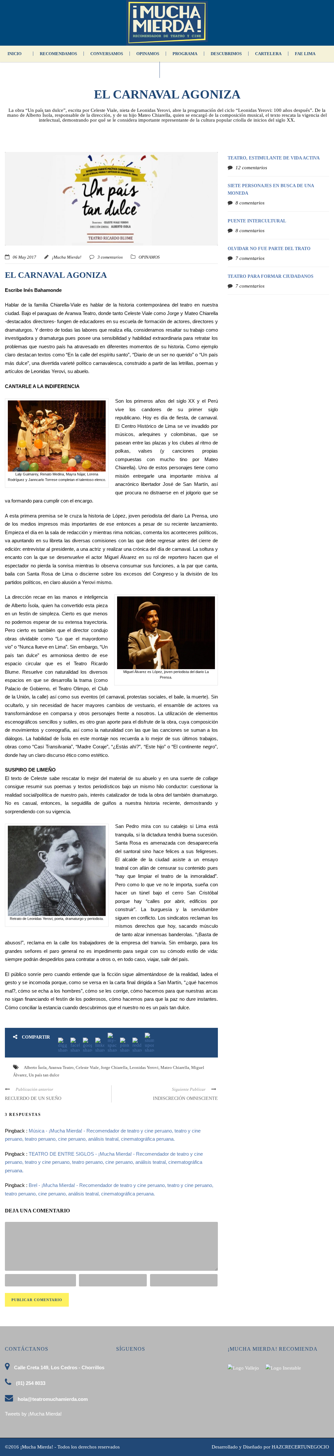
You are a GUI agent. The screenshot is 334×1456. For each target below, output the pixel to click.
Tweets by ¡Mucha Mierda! (33, 1414)
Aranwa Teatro (61, 1067)
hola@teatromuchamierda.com (53, 1399)
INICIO (15, 54)
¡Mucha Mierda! (66, 257)
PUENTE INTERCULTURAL (257, 220)
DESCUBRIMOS (226, 54)
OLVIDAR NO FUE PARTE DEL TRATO (269, 248)
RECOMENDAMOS (58, 54)
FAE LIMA (305, 54)
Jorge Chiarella (114, 1067)
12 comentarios (251, 167)
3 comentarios (110, 257)
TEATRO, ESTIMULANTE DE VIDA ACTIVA (274, 158)
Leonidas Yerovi (144, 1067)
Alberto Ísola (35, 1067)
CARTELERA (268, 54)
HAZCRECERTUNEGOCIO (300, 1446)
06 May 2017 (24, 257)
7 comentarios (250, 258)
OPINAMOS (147, 54)
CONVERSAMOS (106, 54)
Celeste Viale (87, 1067)
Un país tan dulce (44, 1075)
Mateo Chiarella (174, 1067)
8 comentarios (250, 202)
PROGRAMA (185, 54)
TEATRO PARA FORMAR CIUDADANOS (270, 276)
